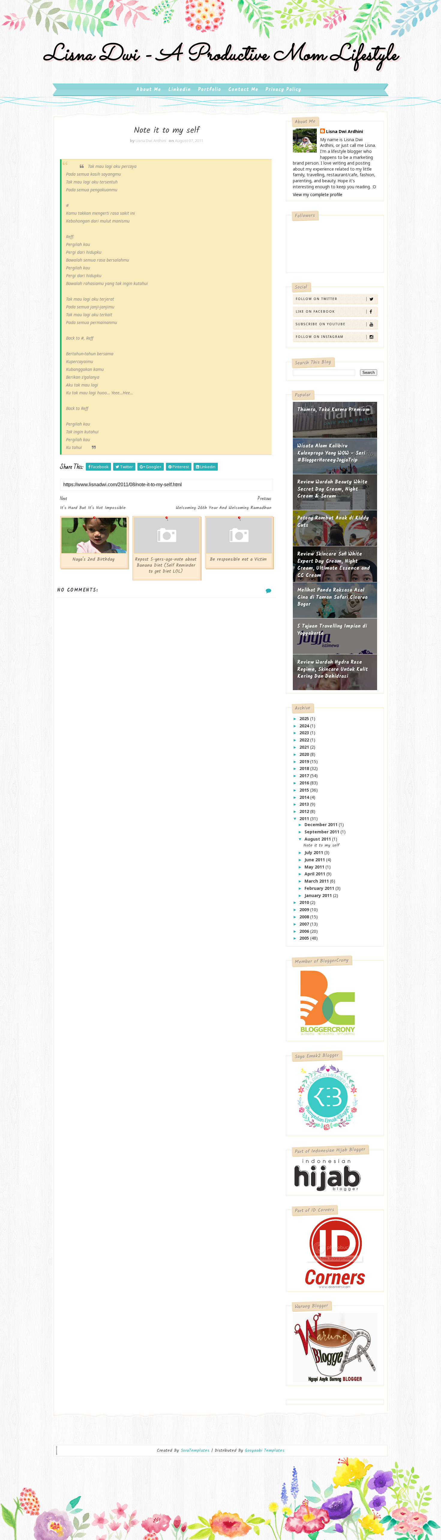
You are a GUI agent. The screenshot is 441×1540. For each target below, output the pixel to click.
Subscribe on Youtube (321, 324)
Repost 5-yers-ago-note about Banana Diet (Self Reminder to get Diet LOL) (165, 565)
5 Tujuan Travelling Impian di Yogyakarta (332, 630)
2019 (304, 761)
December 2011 (321, 824)
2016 (304, 783)
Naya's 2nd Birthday (93, 559)
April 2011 (315, 874)
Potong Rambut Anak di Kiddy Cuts (333, 521)
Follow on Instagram (320, 337)
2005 (304, 938)
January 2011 (318, 895)
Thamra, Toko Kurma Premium (333, 410)
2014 (304, 797)
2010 (304, 902)
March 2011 (317, 881)
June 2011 (315, 859)
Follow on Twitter (317, 299)
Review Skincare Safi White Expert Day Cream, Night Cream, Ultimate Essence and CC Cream (333, 565)
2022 (304, 740)
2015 (304, 790)
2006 (304, 931)
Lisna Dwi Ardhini (344, 131)
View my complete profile (317, 194)
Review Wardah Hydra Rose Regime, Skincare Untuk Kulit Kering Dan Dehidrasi (332, 669)
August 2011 (318, 839)
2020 (304, 754)
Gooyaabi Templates (264, 1450)
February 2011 (319, 888)
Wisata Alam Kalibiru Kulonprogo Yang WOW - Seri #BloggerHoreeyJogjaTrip (331, 453)
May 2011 (315, 867)
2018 (304, 768)
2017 (304, 775)
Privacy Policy (283, 89)
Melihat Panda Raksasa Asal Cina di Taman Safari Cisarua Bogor (332, 597)
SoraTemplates (195, 1451)
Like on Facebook (315, 311)
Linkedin (179, 89)
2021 (304, 747)
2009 (304, 909)
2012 (304, 811)
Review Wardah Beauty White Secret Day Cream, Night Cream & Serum (332, 489)
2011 (304, 818)
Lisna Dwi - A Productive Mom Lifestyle (220, 55)
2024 (304, 726)
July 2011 (314, 852)
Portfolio (209, 89)
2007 (304, 924)
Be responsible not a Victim (238, 559)
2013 (304, 804)
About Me (148, 89)
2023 (304, 732)
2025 (304, 718)
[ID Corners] (335, 1252)
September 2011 (322, 832)
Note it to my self (321, 845)
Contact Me (243, 89)
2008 (304, 917)
